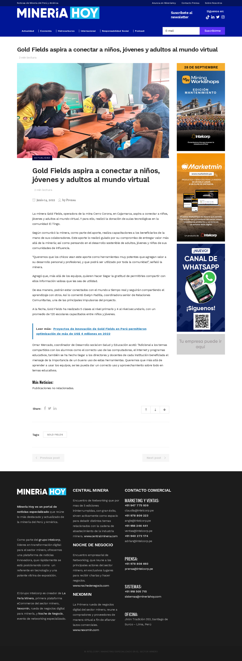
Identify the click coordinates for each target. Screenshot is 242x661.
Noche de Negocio (50, 613)
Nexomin (23, 608)
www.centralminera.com (100, 536)
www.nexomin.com (86, 630)
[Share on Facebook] (45, 408)
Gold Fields (54, 309)
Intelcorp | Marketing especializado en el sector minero (122, 651)
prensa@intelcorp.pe (139, 569)
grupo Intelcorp (49, 539)
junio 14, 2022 (45, 200)
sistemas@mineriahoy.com (143, 596)
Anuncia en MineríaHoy (164, 3)
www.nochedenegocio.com (91, 585)
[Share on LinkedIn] (55, 408)
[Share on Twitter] (49, 408)
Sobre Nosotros (213, 3)
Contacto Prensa (190, 3)
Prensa (71, 200)
